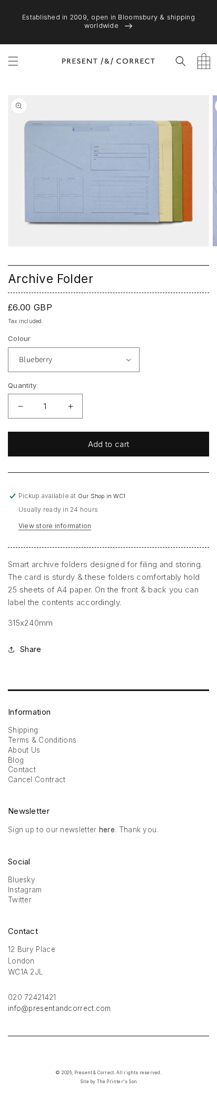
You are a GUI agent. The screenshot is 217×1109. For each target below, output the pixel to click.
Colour (19, 338)
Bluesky (21, 879)
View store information (54, 526)
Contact (22, 769)
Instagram (25, 890)
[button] (13, 61)
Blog (16, 760)
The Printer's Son (117, 1081)
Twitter (20, 900)
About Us (24, 750)
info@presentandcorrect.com (59, 1008)
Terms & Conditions (42, 740)
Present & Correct (94, 1072)
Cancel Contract (37, 779)
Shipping (23, 730)
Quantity (22, 385)
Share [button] (30, 649)
